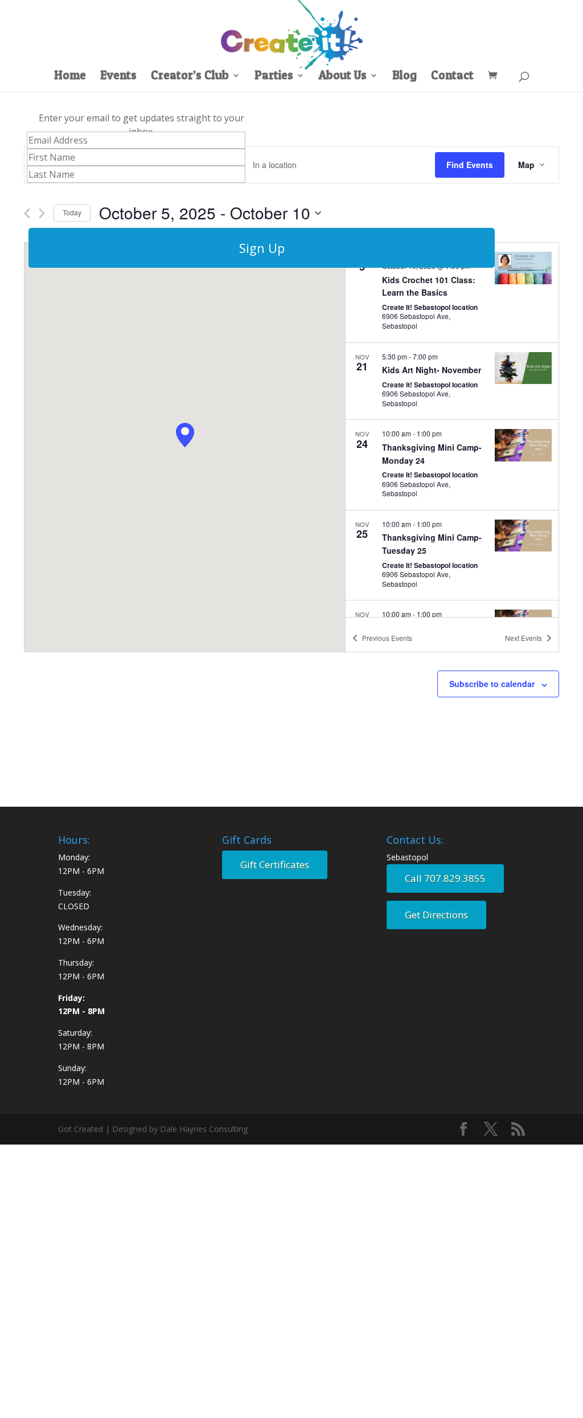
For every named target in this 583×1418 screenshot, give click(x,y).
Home (70, 76)
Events (118, 76)
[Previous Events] (27, 213)
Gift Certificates (274, 864)
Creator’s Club (190, 76)
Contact (452, 76)
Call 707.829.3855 (445, 878)
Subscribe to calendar (492, 683)
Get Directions (436, 914)
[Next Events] (42, 213)
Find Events (469, 164)
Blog (404, 76)
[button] (185, 435)
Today (72, 212)
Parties (273, 76)
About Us (343, 76)
